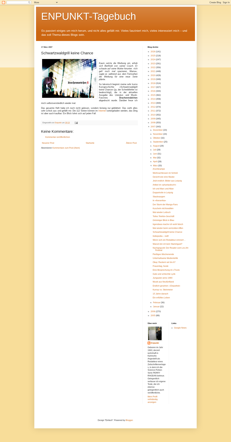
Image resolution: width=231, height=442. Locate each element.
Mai (155, 157)
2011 (153, 111)
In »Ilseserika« (159, 200)
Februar (157, 302)
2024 (153, 59)
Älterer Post (131, 143)
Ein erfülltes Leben (161, 297)
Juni (155, 154)
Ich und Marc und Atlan (163, 189)
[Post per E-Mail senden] (76, 123)
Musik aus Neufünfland (163, 282)
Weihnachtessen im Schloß (165, 173)
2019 (153, 79)
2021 (153, 71)
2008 (153, 122)
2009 (153, 119)
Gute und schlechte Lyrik (164, 274)
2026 (153, 51)
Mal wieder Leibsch (162, 212)
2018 (153, 83)
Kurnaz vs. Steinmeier (163, 290)
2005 (153, 315)
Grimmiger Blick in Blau (163, 220)
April (155, 161)
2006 (153, 311)
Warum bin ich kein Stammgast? (167, 244)
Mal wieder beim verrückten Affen (168, 228)
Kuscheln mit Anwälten (163, 208)
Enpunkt (155, 343)
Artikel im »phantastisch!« (164, 185)
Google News (180, 328)
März (155, 165)
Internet (102, 110)
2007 (153, 126)
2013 (153, 103)
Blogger (129, 420)
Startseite (90, 143)
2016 (153, 91)
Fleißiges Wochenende (163, 254)
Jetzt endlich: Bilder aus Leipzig (167, 181)
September (158, 142)
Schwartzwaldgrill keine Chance (167, 232)
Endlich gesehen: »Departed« (166, 286)
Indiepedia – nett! (161, 236)
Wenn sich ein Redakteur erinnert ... (169, 240)
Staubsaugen (159, 196)
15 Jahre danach (160, 294)
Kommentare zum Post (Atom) (66, 148)
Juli (155, 150)
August (156, 146)
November (158, 134)
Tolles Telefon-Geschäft (163, 216)
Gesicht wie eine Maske (164, 177)
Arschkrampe (159, 169)
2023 (153, 63)
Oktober (157, 138)
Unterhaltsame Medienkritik (165, 258)
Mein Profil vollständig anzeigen (153, 399)
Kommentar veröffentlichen (57, 137)
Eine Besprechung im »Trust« (166, 270)
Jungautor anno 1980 (162, 278)
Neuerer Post (48, 143)
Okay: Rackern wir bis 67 (164, 262)
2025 (153, 55)
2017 (153, 87)
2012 (153, 107)
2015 (153, 95)
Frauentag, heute (160, 266)
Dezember (158, 130)
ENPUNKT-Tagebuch (88, 16)
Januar (156, 306)
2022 (153, 67)
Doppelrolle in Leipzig (163, 192)
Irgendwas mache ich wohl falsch (168, 224)
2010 (153, 115)
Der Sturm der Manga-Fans (165, 204)
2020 (153, 75)
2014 (153, 99)
